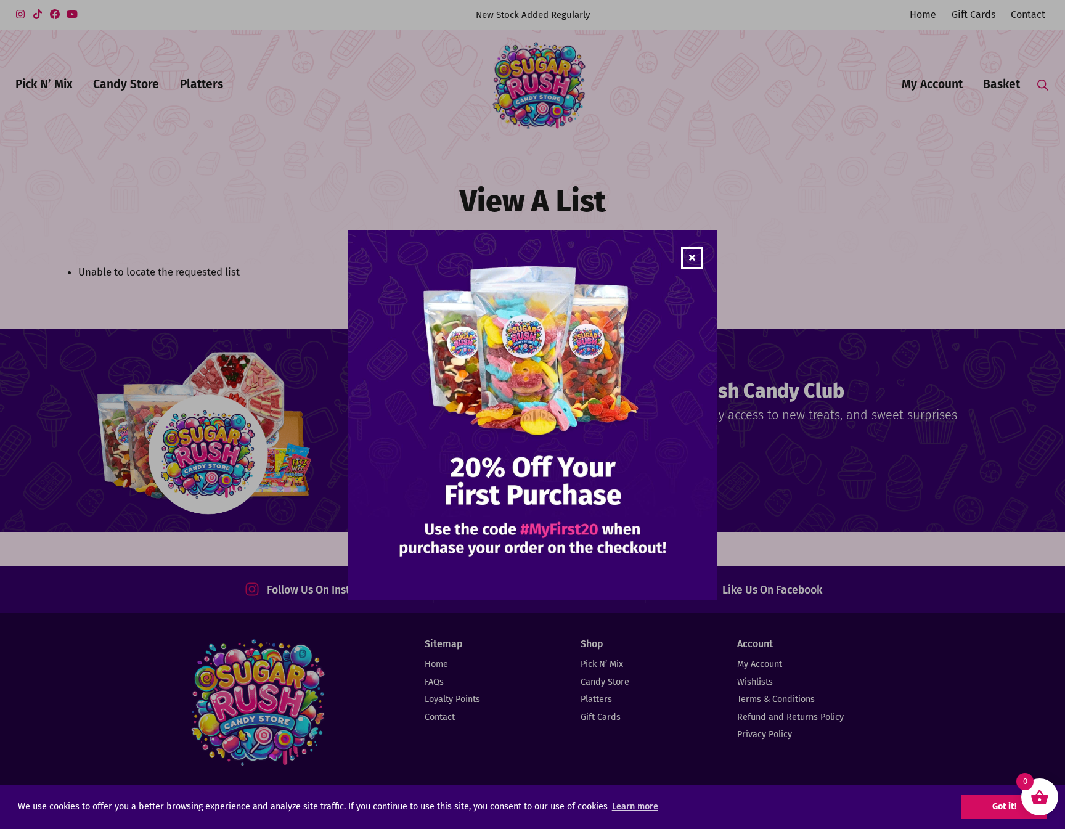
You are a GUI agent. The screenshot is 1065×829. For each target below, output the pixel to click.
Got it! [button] (1004, 806)
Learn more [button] (635, 806)
